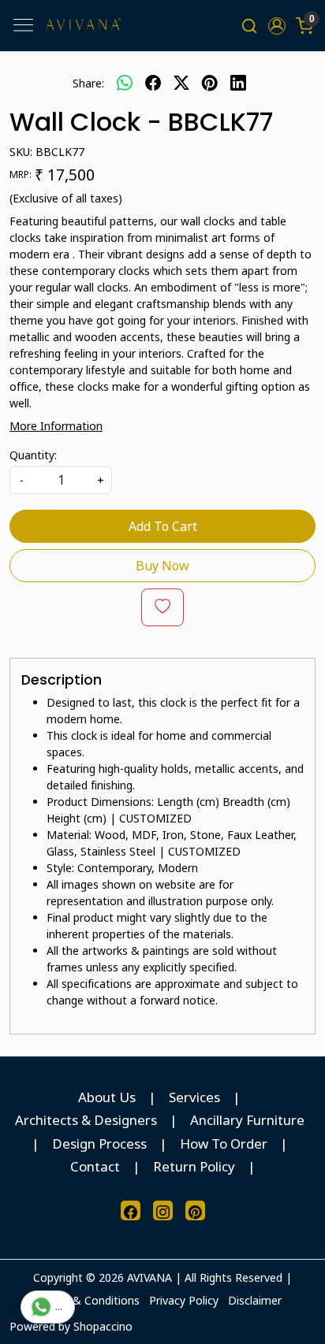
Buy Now (162, 565)
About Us (107, 1097)
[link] (249, 26)
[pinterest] (210, 83)
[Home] (83, 25)
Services (194, 1097)
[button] (276, 26)
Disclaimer (255, 1300)
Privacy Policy (184, 1300)
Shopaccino (103, 1326)
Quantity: (33, 454)
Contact (95, 1166)
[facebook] (153, 83)
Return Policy (194, 1166)
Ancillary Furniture (247, 1120)
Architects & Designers (86, 1120)
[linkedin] (238, 83)
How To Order (223, 1143)
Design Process (99, 1143)
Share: (88, 83)
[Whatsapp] (124, 83)
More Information (56, 425)
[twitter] (181, 83)
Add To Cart (163, 526)
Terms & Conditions (88, 1300)
